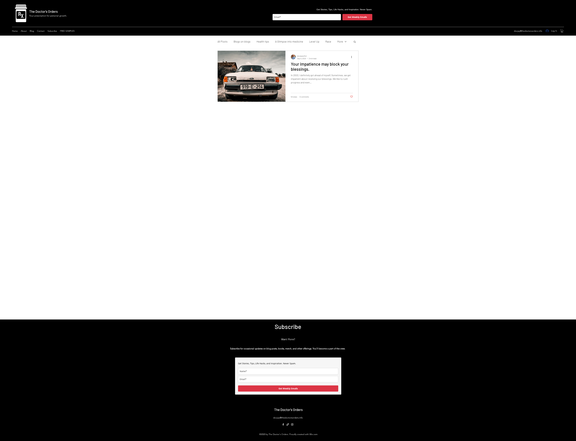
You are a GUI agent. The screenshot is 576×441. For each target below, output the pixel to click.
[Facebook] (283, 424)
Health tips (262, 41)
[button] (562, 30)
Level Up (314, 41)
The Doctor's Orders (43, 11)
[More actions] (352, 57)
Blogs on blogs (242, 41)
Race (328, 41)
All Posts (223, 41)
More (340, 41)
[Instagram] (292, 424)
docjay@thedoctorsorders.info (528, 31)
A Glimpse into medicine (289, 41)
